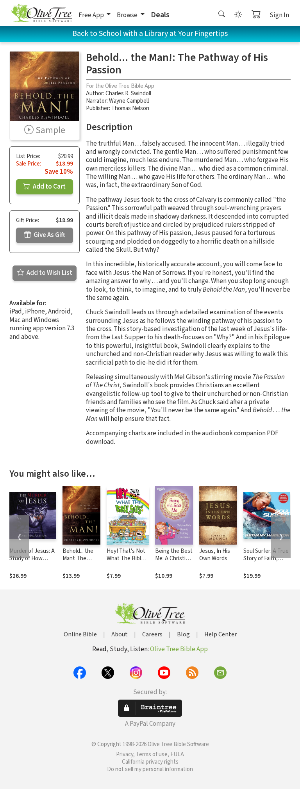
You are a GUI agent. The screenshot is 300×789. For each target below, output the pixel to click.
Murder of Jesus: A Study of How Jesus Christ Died (32, 558)
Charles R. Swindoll (128, 93)
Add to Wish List (48, 273)
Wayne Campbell (129, 101)
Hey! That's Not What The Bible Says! (126, 558)
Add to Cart (49, 186)
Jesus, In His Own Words (214, 555)
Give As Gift (48, 235)
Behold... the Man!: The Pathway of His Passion (80, 562)
